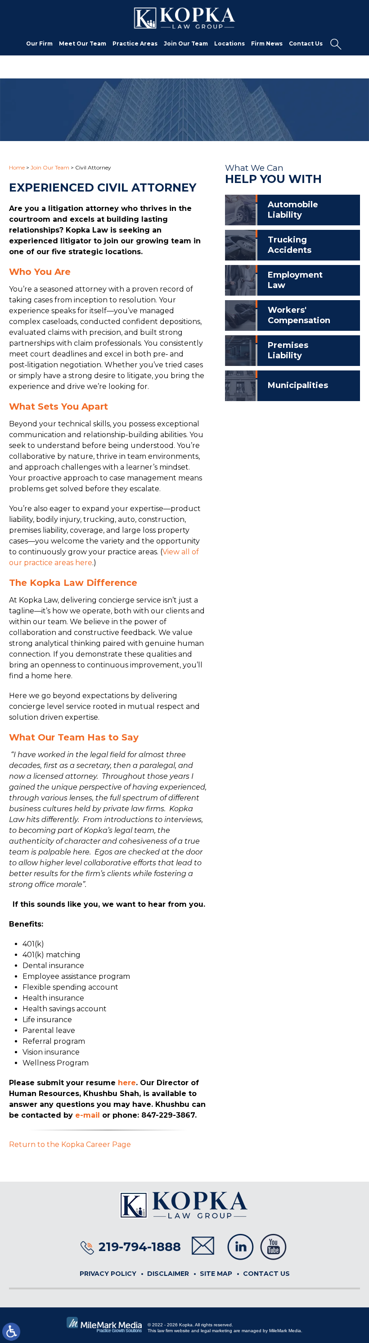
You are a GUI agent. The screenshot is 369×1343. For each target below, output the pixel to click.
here (127, 1082)
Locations (229, 43)
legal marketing (216, 1330)
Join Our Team (186, 43)
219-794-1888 (140, 1246)
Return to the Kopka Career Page (70, 1144)
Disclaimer (168, 1274)
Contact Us (306, 43)
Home (17, 167)
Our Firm (39, 43)
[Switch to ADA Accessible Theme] (11, 1332)
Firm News (267, 43)
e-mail (87, 1115)
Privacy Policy (108, 1274)
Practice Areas (135, 43)
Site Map (216, 1274)
